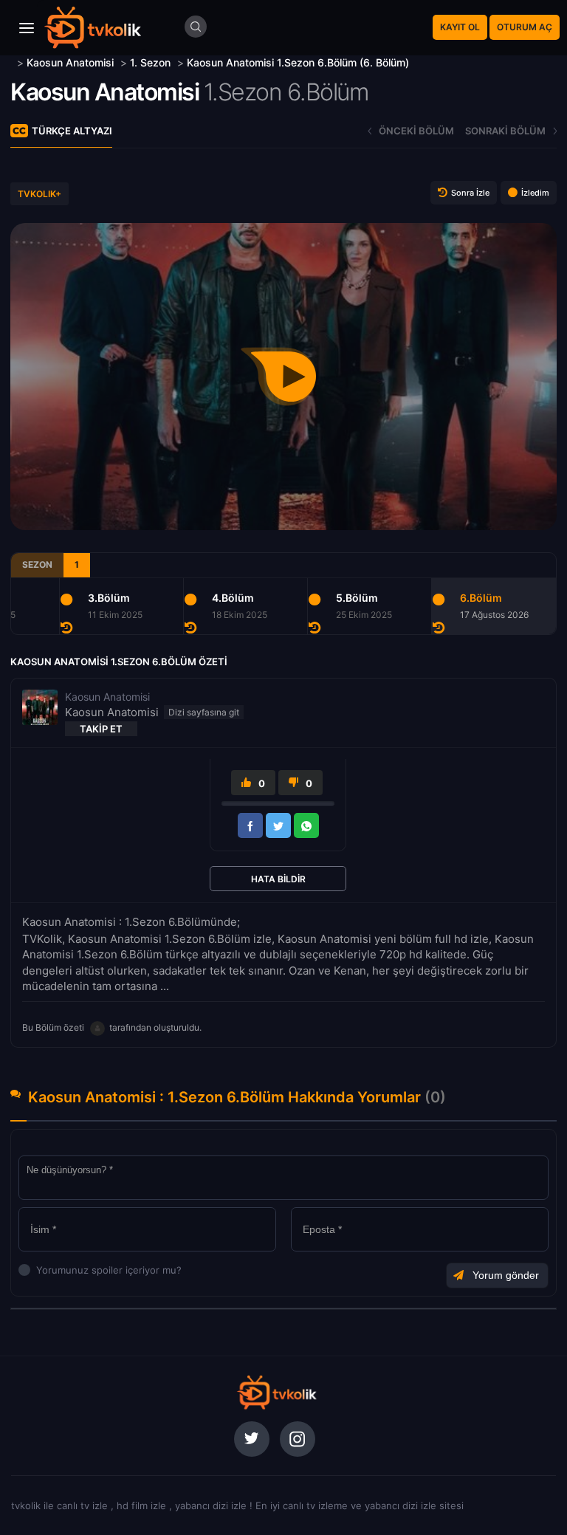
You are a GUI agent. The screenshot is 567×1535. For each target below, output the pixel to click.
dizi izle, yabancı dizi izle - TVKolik (276, 1392)
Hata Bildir (278, 879)
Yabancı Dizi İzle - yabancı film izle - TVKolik (92, 27)
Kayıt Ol (460, 26)
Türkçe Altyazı (72, 131)
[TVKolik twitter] (251, 1439)
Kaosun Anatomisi (104, 92)
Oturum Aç (524, 26)
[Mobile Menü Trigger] (26, 28)
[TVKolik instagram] (297, 1439)
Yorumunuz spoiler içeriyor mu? (40, 1270)
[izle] (12, 62)
